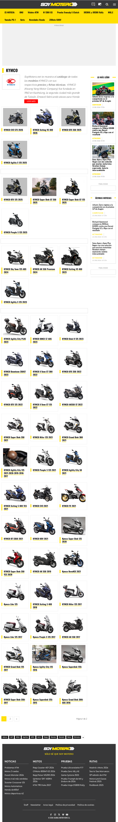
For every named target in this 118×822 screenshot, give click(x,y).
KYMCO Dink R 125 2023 (72, 338)
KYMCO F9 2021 (69, 505)
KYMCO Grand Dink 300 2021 (72, 439)
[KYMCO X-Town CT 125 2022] (44, 392)
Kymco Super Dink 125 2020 (72, 540)
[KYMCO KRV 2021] (44, 526)
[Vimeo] (63, 815)
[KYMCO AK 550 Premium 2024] (44, 256)
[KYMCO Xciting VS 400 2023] (73, 256)
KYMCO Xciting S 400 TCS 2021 (15, 507)
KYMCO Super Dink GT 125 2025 (73, 201)
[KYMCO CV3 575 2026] (15, 117)
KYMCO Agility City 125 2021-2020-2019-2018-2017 (14, 473)
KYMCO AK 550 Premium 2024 (44, 270)
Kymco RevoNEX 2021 (71, 571)
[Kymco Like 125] (15, 591)
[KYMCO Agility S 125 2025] (15, 150)
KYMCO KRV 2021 (40, 538)
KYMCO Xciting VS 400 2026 (43, 131)
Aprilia (25, 737)
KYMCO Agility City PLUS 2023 (15, 340)
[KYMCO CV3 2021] (44, 493)
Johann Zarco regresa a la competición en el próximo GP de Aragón (103, 98)
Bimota (77, 737)
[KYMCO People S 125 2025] (15, 220)
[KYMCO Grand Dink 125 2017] (15, 654)
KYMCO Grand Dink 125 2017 (14, 668)
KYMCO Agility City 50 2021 (72, 471)
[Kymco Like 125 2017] (15, 624)
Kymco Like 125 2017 (13, 637)
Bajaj (46, 737)
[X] (59, 815)
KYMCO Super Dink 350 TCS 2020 (14, 573)
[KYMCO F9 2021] (73, 493)
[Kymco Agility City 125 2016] (44, 654)
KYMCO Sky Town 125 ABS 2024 (15, 270)
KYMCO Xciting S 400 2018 (42, 606)
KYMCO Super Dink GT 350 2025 (44, 201)
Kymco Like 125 (11, 604)
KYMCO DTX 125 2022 (13, 404)
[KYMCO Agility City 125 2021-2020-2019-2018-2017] (15, 457)
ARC (32, 737)
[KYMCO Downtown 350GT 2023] (15, 359)
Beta (69, 737)
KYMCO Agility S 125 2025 (15, 162)
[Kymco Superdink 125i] (73, 654)
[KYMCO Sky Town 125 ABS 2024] (15, 256)
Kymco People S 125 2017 (44, 637)
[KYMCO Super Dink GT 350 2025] (44, 187)
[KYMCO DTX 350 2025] (73, 117)
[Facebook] (51, 815)
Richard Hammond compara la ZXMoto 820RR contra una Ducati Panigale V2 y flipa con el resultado (103, 130)
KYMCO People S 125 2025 (15, 232)
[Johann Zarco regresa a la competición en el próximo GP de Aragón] (103, 89)
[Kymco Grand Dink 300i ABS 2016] (73, 687)
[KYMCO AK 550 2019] (44, 559)
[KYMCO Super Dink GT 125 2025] (73, 187)
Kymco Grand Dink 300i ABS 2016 (72, 701)
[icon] (93, 4)
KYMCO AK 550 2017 (71, 637)
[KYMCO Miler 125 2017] (73, 591)
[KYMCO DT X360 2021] (15, 526)
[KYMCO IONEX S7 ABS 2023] (44, 326)
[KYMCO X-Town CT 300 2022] (44, 359)
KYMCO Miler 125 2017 (72, 604)
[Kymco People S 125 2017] (44, 624)
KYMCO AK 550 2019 (42, 571)
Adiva (5, 737)
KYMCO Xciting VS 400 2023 (72, 270)
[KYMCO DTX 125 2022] (15, 392)
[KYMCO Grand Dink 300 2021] (73, 424)
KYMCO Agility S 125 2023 (15, 302)
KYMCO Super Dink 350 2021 (14, 439)
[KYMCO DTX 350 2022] (73, 359)
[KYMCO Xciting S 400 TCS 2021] (15, 493)
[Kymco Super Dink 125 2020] (73, 526)
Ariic (39, 737)
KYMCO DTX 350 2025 (71, 129)
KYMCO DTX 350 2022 (71, 371)
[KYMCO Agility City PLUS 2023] (15, 326)
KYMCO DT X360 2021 (13, 538)
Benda (53, 737)
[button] (107, 4)
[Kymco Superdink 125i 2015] (44, 687)
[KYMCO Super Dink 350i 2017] (15, 687)
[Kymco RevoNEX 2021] (73, 559)
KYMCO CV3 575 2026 (13, 129)
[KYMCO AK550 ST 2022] (73, 392)
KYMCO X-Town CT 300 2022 (43, 373)
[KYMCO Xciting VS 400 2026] (44, 117)
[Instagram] (55, 815)
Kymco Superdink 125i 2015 (42, 701)
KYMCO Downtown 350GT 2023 (15, 373)
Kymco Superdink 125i (72, 666)
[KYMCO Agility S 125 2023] (15, 289)
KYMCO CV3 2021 (40, 505)
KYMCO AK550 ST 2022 (72, 404)
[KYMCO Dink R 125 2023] (73, 326)
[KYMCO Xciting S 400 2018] (44, 591)
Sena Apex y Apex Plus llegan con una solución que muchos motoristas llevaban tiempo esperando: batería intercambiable (102, 164)
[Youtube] (67, 815)
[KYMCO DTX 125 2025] (15, 187)
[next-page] (16, 718)
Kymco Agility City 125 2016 (43, 668)
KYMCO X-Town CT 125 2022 (42, 406)
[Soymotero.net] (59, 4)
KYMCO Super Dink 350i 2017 (14, 701)
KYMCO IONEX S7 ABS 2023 (42, 340)
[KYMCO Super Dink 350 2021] (15, 424)
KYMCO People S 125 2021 (44, 470)
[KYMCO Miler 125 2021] (44, 424)
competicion (96, 105)
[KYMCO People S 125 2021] (44, 457)
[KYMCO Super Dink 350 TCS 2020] (15, 559)
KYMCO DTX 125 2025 (13, 199)
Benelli (61, 737)
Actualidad (96, 138)
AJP (11, 737)
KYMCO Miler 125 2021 (43, 437)
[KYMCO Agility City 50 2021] (73, 457)
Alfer (18, 737)
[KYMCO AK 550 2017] (73, 624)
